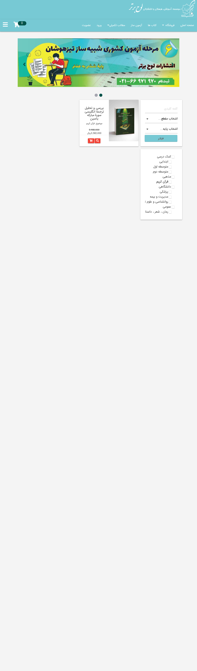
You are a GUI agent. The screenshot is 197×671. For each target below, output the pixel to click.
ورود (99, 25)
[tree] (161, 184)
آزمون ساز (136, 25)
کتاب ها (152, 25)
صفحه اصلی (187, 25)
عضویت (86, 25)
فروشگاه (169, 25)
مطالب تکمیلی (117, 25)
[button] (161, 138)
